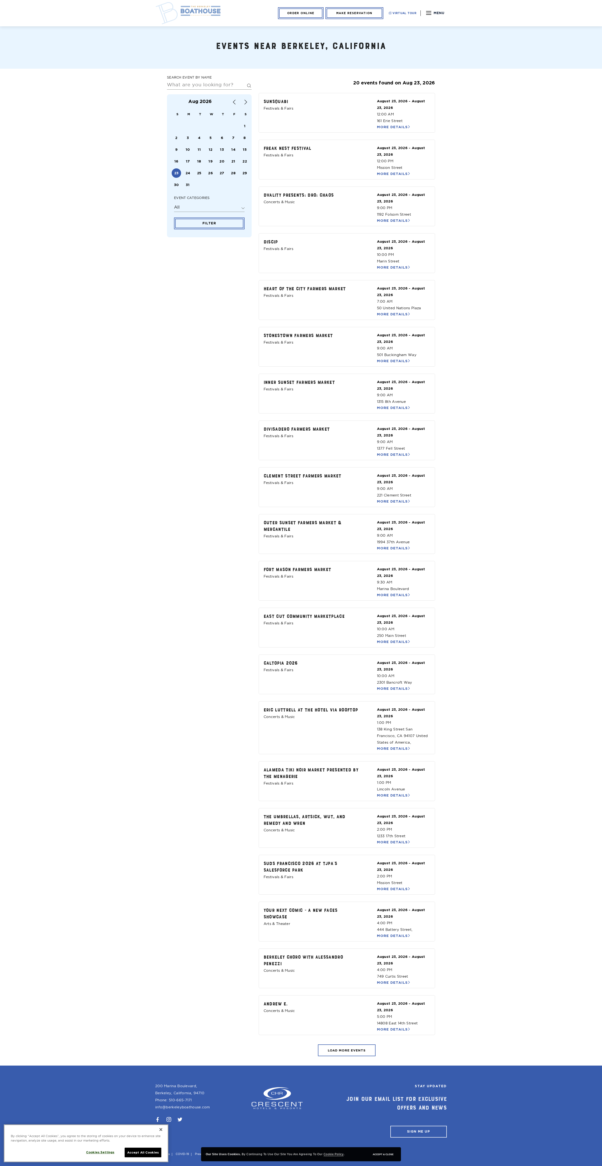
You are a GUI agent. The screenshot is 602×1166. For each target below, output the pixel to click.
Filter (209, 223)
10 (188, 149)
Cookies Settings (100, 1152)
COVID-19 (182, 1153)
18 (199, 161)
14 (233, 149)
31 (188, 185)
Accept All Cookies (143, 1152)
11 (199, 149)
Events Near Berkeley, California (301, 45)
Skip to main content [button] (26, 5)
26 (210, 173)
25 (199, 173)
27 (222, 173)
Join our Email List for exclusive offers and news (396, 1103)
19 (210, 161)
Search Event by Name (189, 77)
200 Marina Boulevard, (179, 1089)
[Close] (161, 1129)
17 (188, 161)
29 (244, 173)
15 (245, 149)
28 (233, 173)
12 (211, 149)
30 (176, 185)
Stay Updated (431, 1086)
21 (233, 161)
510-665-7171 (180, 1100)
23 (176, 173)
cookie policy (334, 1154)
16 (176, 161)
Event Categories (192, 198)
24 (188, 173)
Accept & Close (383, 1154)
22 (244, 161)
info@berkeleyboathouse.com (182, 1107)
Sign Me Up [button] (418, 1131)
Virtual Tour (404, 13)
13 (222, 149)
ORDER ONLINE (300, 13)
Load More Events (347, 1050)
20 (221, 161)
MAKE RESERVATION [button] (354, 13)
